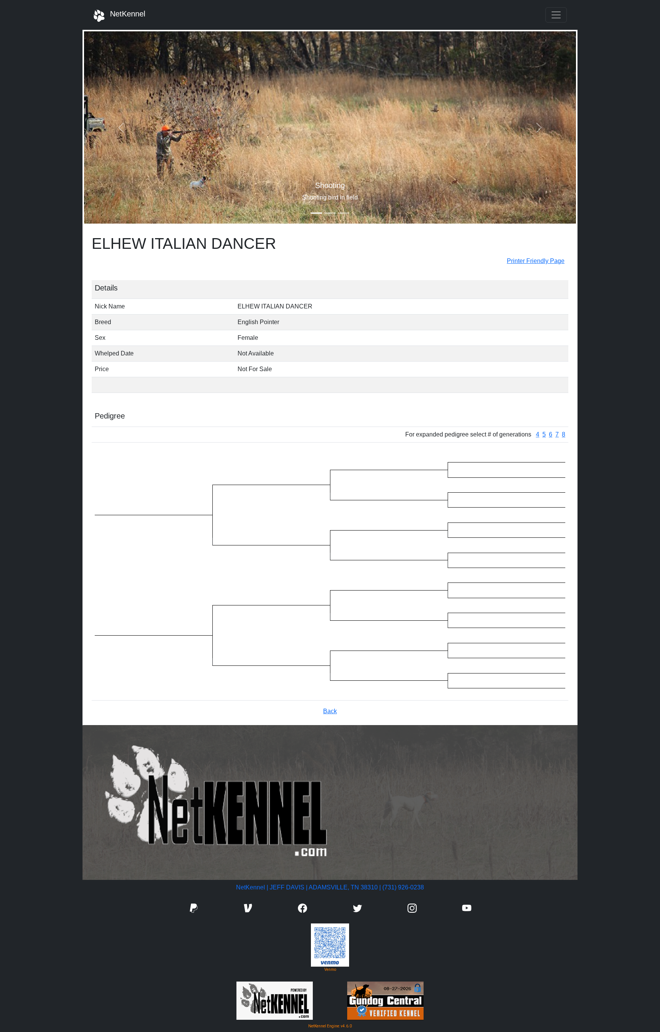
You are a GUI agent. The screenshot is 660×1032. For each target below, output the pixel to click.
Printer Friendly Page (536, 261)
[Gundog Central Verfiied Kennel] (385, 1000)
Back (330, 711)
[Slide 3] (343, 213)
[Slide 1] (316, 213)
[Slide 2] (330, 213)
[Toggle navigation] (556, 15)
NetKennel (125, 14)
